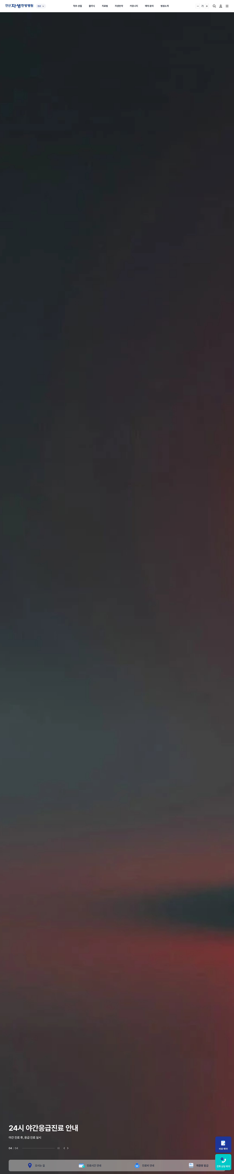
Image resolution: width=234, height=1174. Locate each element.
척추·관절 (77, 6)
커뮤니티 (134, 6)
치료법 (105, 6)
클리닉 (92, 6)
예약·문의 (149, 6)
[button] (64, 1148)
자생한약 (119, 6)
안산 (39, 6)
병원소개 (165, 6)
